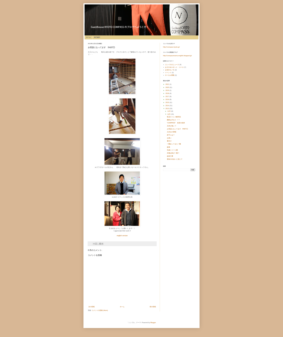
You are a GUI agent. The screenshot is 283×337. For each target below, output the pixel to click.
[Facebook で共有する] (100, 244)
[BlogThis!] (96, 244)
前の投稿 (153, 307)
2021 (167, 84)
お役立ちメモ (169, 70)
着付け (172, 141)
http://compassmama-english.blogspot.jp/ (177, 55)
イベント (168, 72)
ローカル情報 (169, 75)
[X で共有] (98, 244)
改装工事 (171, 156)
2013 (167, 108)
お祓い (171, 138)
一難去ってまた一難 (175, 144)
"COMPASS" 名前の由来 (178, 123)
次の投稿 (91, 307)
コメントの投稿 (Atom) (100, 310)
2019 (167, 90)
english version (122, 235)
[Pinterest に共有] (102, 244)
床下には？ (174, 135)
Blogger (153, 322)
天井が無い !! (174, 126)
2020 (167, 87)
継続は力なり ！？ (176, 120)
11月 (169, 114)
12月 (169, 111)
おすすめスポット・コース (174, 67)
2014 (167, 105)
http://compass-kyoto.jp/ (171, 47)
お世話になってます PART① (180, 129)
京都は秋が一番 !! (176, 153)
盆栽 (171, 147)
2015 (167, 102)
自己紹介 (97, 37)
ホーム (88, 37)
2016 (167, 99)
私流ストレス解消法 (177, 117)
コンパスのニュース (172, 64)
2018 (167, 93)
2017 (167, 96)
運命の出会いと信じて (174, 159)
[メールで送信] (94, 244)
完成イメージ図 (174, 150)
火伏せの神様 (174, 132)
